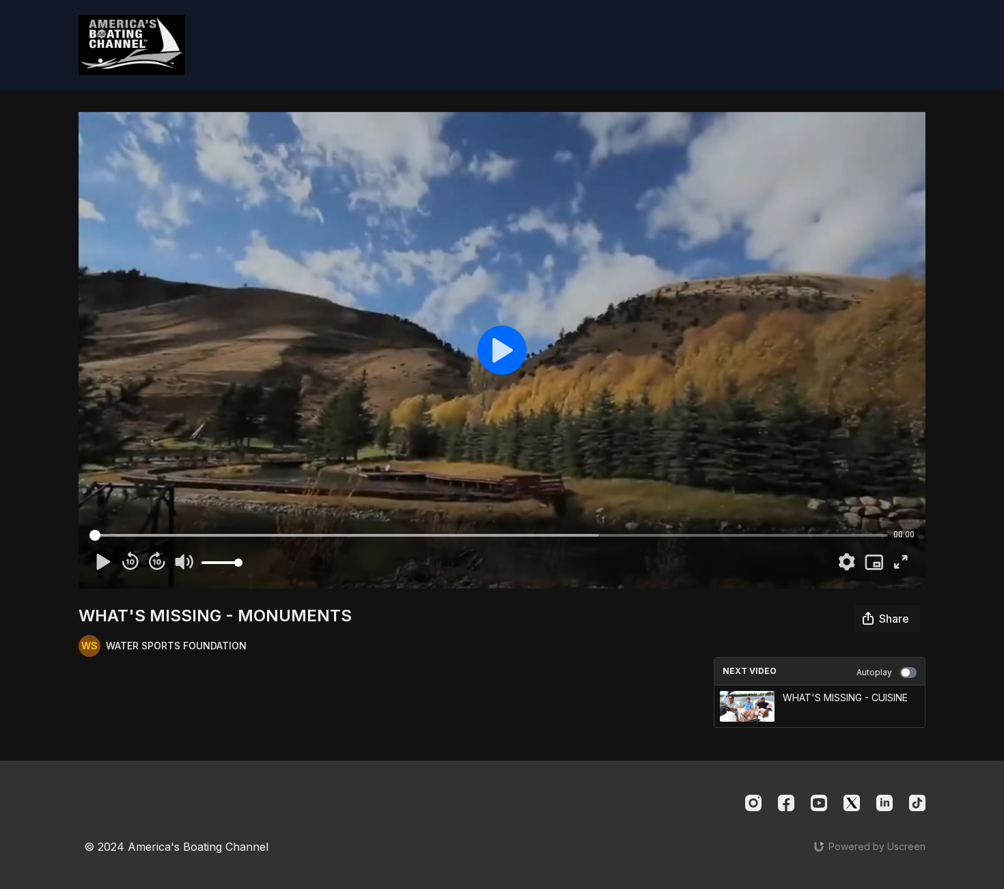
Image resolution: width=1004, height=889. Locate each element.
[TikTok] (917, 803)
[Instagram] (753, 803)
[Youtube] (819, 803)
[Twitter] (851, 803)
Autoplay (874, 672)
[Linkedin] (884, 803)
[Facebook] (786, 803)
